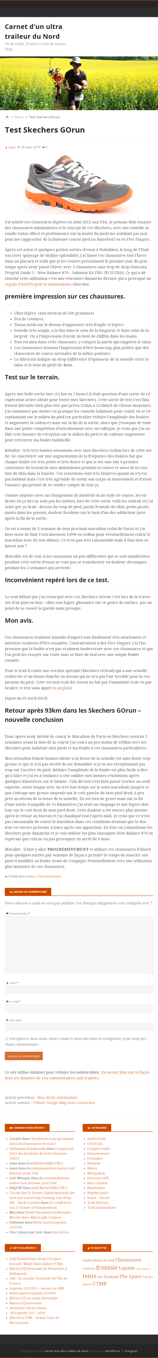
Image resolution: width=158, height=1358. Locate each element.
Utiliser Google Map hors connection (64, 1103)
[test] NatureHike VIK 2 (45, 1163)
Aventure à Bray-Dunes (27, 1308)
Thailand (110, 1277)
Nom (14, 983)
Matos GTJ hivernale (25, 1303)
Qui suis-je (60, 1232)
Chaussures (128, 1260)
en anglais (61, 688)
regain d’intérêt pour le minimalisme (38, 284)
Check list (95, 1144)
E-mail (15, 1001)
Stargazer (131, 1351)
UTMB (99, 1283)
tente (89, 1276)
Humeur (94, 1163)
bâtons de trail (103, 1260)
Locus (138, 1269)
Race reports (97, 1183)
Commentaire (20, 913)
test (100, 1277)
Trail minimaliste (49, 876)
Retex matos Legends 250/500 (32, 1293)
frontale (107, 1267)
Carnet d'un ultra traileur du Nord (66, 1351)
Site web (15, 1020)
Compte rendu (98, 1149)
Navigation (96, 1173)
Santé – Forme (98, 1198)
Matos (30, 876)
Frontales (95, 1158)
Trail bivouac (98, 1202)
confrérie (89, 1268)
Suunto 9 (146, 1269)
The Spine (130, 1276)
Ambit (87, 1260)
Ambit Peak (96, 1139)
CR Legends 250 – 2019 (27, 1313)
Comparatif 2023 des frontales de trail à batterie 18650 (41, 1153)
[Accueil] (7, 117)
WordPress (112, 1351)
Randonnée (96, 1188)
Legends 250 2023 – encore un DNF (36, 1288)
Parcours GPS (98, 1178)
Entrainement (98, 1153)
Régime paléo (98, 1193)
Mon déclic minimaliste (57, 1097)
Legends (126, 1268)
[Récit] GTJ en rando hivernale (33, 1298)
